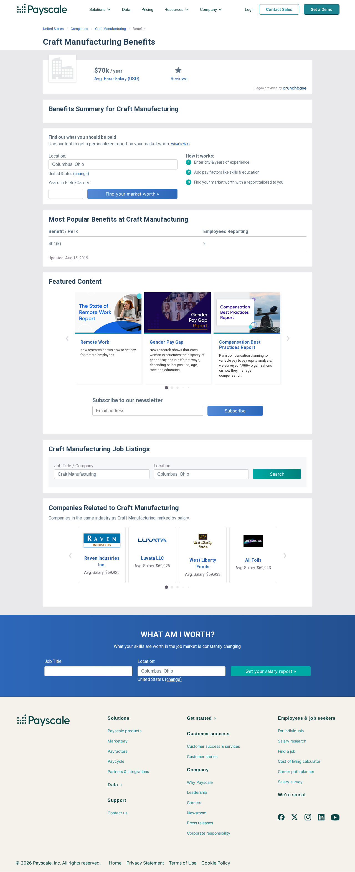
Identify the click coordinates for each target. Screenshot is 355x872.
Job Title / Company (73, 465)
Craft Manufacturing (110, 29)
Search (277, 474)
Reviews (179, 78)
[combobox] (113, 164)
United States (53, 29)
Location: (57, 156)
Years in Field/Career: (69, 182)
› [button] (288, 338)
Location (162, 465)
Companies (79, 29)
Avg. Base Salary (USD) (116, 78)
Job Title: (53, 661)
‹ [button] (67, 338)
